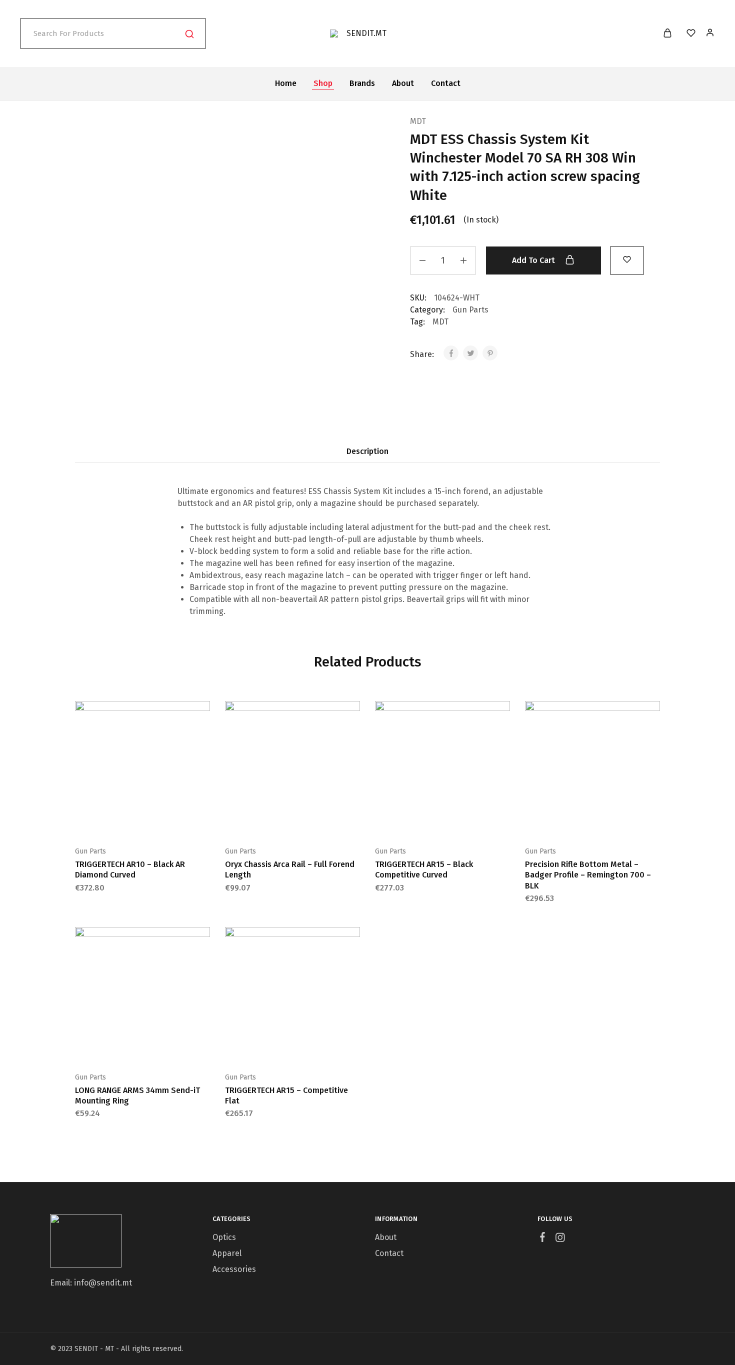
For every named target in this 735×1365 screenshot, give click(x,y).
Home (285, 83)
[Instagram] (560, 1239)
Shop (323, 83)
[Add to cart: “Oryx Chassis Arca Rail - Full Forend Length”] (268, 821)
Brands (362, 83)
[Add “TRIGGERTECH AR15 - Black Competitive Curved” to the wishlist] (468, 821)
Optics (224, 1237)
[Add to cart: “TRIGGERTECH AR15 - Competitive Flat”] (268, 1047)
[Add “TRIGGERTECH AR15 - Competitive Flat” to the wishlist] (318, 1047)
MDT (418, 121)
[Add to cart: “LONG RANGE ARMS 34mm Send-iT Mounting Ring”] (118, 1047)
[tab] (367, 451)
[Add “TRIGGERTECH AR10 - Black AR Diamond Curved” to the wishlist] (168, 821)
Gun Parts (470, 309)
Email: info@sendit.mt (91, 1283)
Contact (445, 83)
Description (367, 451)
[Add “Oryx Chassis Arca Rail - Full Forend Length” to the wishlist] (318, 821)
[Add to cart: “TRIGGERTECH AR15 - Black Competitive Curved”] (418, 821)
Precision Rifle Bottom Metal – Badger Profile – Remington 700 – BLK (588, 875)
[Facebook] (543, 1238)
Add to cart (534, 260)
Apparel (227, 1253)
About (403, 83)
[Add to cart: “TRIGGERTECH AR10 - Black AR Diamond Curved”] (118, 821)
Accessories (234, 1269)
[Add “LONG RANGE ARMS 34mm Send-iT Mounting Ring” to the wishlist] (168, 1047)
